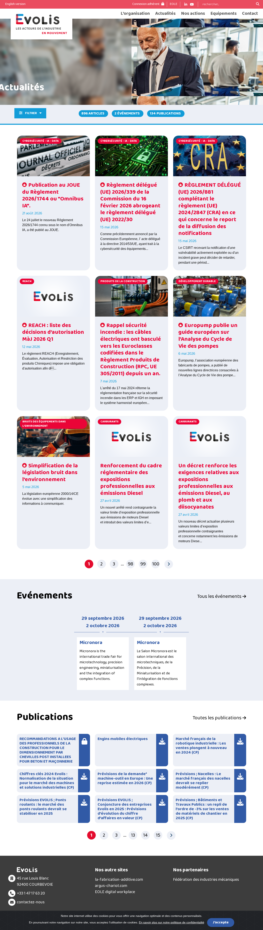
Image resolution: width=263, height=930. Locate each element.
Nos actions (193, 13)
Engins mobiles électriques (123, 739)
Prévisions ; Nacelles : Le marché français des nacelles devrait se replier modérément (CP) (203, 781)
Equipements (223, 13)
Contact (250, 13)
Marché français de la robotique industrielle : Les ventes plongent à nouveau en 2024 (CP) (201, 746)
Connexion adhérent (146, 4)
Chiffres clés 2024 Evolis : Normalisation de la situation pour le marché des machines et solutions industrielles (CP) (47, 781)
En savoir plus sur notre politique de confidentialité (171, 922)
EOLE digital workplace (115, 892)
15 (158, 835)
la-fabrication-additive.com (119, 879)
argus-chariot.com (111, 885)
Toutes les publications (217, 718)
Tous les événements (219, 596)
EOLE (173, 4)
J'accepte (221, 922)
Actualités (165, 13)
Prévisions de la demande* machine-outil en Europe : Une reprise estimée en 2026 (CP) (125, 778)
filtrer (30, 113)
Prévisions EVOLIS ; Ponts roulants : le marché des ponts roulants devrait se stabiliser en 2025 (43, 807)
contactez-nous (31, 902)
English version (15, 4)
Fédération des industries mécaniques (206, 879)
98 (130, 564)
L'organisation (135, 13)
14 (145, 835)
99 (143, 564)
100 (155, 564)
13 (133, 835)
